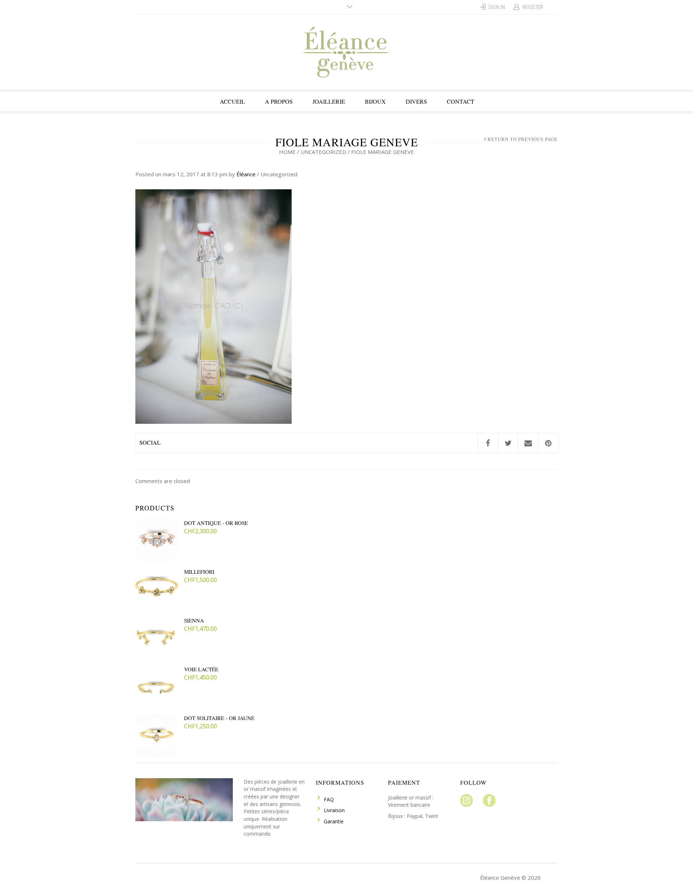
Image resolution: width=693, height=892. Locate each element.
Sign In (496, 7)
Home (287, 151)
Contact (460, 101)
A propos (279, 101)
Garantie (334, 821)
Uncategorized (323, 151)
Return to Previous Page (523, 139)
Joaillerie (329, 101)
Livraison (334, 810)
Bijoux (375, 101)
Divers (416, 101)
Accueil (232, 101)
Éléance (246, 174)
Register (532, 7)
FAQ (329, 799)
